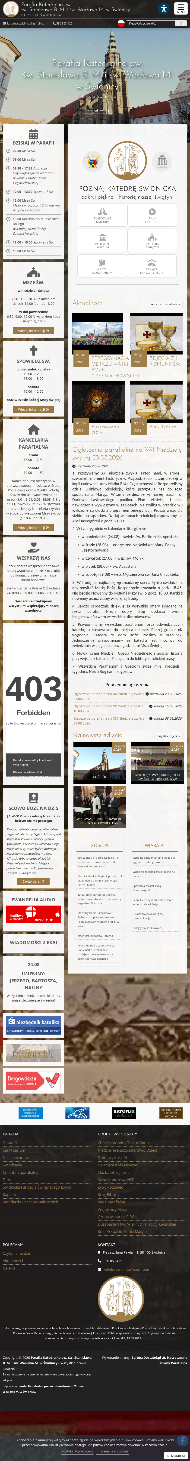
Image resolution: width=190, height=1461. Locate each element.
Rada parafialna (111, 1202)
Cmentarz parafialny (20, 1172)
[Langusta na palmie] (72, 1113)
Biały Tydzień (162, 427)
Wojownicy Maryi (112, 1209)
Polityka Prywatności (77, 1451)
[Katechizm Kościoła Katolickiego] (25, 1113)
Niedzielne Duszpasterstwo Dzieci (127, 1150)
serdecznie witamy (97, 110)
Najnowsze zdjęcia (97, 735)
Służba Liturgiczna (114, 1172)
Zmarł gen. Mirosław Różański (96, 935)
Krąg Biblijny (108, 1194)
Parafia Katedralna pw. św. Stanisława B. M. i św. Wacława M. (75, 9)
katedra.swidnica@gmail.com (26, 23)
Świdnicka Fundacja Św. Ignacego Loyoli (37, 1187)
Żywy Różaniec (110, 1187)
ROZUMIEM (176, 1456)
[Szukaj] (181, 23)
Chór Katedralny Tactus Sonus (124, 1142)
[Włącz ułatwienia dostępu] (163, 8)
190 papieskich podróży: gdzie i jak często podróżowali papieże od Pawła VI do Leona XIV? (98, 862)
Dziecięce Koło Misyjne (117, 1165)
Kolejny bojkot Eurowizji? (148, 928)
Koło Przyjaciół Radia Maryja (122, 1231)
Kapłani (9, 1194)
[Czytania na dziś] (33, 1053)
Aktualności (88, 303)
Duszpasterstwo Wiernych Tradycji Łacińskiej (137, 1224)
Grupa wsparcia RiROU (117, 1216)
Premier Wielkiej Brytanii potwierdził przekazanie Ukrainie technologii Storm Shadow (100, 880)
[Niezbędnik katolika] (33, 1025)
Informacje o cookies (112, 1451)
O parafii (10, 1142)
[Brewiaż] (165, 1113)
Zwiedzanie (12, 1165)
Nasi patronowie (17, 1157)
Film (6, 1179)
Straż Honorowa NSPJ (116, 1179)
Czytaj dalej (31, 881)
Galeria (9, 1268)
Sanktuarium (14, 1150)
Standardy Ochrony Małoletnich (30, 1202)
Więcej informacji (32, 331)
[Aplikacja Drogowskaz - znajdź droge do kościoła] (33, 1080)
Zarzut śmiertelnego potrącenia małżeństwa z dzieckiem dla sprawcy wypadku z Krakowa (99, 899)
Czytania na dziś (17, 1253)
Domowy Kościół (112, 1157)
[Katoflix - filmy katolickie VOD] (118, 1113)
